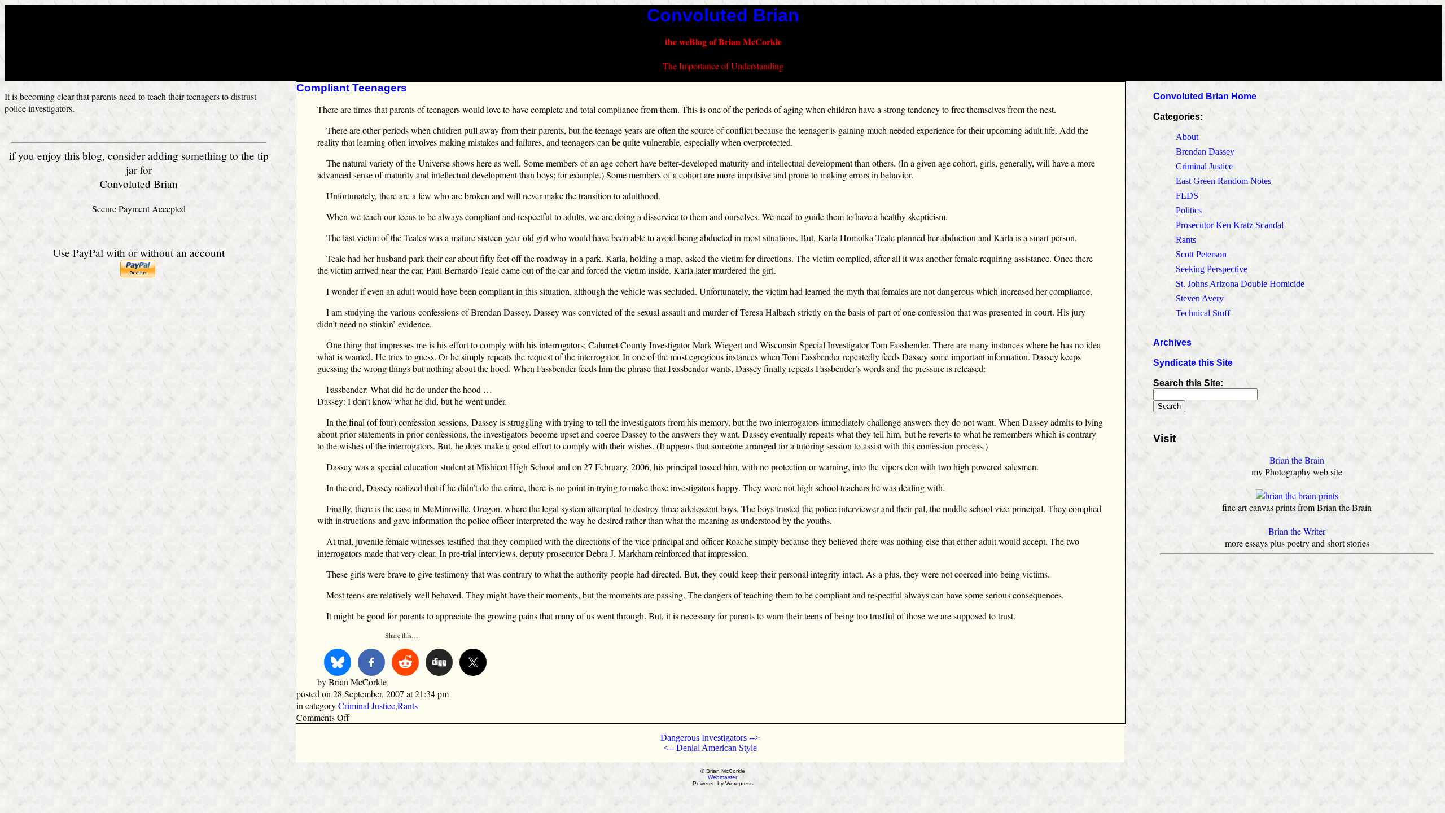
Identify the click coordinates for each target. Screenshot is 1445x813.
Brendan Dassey (1205, 151)
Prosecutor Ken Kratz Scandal (1230, 225)
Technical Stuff (1203, 313)
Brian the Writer (1296, 531)
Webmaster (722, 777)
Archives (1172, 342)
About (1187, 137)
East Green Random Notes (1223, 181)
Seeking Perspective (1211, 269)
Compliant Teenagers (351, 88)
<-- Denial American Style (710, 748)
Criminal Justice (366, 705)
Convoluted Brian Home (1204, 96)
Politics (1189, 210)
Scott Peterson (1201, 254)
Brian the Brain (1296, 460)
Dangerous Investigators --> (710, 737)
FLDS (1187, 195)
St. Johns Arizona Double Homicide (1240, 284)
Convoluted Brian (723, 15)
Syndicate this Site (1193, 363)
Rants (407, 705)
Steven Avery (1200, 298)
